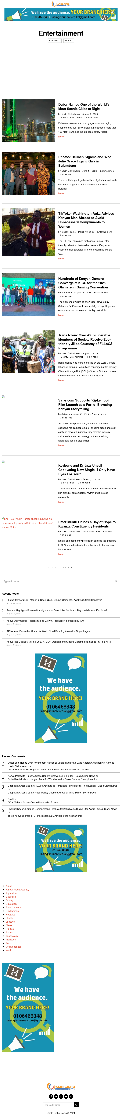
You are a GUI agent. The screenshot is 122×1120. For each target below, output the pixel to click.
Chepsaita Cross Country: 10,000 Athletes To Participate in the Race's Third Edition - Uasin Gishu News (62, 785)
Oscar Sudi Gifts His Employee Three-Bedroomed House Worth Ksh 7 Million (48, 769)
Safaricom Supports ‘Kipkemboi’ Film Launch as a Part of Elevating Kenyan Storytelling (85, 404)
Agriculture (11, 893)
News (9, 925)
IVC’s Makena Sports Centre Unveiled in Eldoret (33, 802)
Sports (9, 932)
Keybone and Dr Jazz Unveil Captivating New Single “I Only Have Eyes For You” (86, 469)
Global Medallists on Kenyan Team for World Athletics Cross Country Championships (52, 779)
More (61, 136)
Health (9, 918)
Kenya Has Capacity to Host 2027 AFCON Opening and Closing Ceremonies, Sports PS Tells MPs (59, 641)
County (64, 356)
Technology (12, 936)
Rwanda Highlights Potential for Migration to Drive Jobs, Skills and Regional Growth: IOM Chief (57, 610)
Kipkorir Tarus (68, 231)
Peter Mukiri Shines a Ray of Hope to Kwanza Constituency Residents (87, 524)
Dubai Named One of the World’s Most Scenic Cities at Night (84, 106)
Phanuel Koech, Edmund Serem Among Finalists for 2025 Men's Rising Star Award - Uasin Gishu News (62, 809)
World (80, 117)
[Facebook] (51, 1096)
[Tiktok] (71, 1096)
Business (11, 896)
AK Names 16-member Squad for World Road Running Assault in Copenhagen (48, 631)
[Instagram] (61, 1096)
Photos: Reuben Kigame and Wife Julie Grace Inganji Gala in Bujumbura (84, 161)
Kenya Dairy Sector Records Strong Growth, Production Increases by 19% (45, 620)
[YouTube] (66, 1096)
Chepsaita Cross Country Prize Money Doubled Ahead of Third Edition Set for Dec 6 (52, 792)
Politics (10, 928)
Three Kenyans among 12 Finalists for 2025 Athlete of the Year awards (45, 815)
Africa (9, 886)
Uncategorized (13, 946)
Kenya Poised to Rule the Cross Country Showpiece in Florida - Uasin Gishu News (51, 776)
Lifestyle (54, 40)
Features (10, 914)
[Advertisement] (61, 68)
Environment (12, 911)
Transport (11, 939)
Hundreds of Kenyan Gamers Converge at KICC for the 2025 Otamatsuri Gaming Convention (83, 282)
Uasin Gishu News (70, 113)
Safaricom (66, 292)
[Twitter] (56, 1096)
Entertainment (68, 117)
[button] (116, 581)
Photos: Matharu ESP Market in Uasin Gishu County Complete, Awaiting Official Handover (54, 600)
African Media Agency (17, 889)
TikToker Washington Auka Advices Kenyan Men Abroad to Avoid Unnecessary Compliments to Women (86, 220)
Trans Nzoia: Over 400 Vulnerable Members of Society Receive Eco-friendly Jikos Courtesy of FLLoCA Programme (85, 341)
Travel (69, 40)
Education (11, 903)
